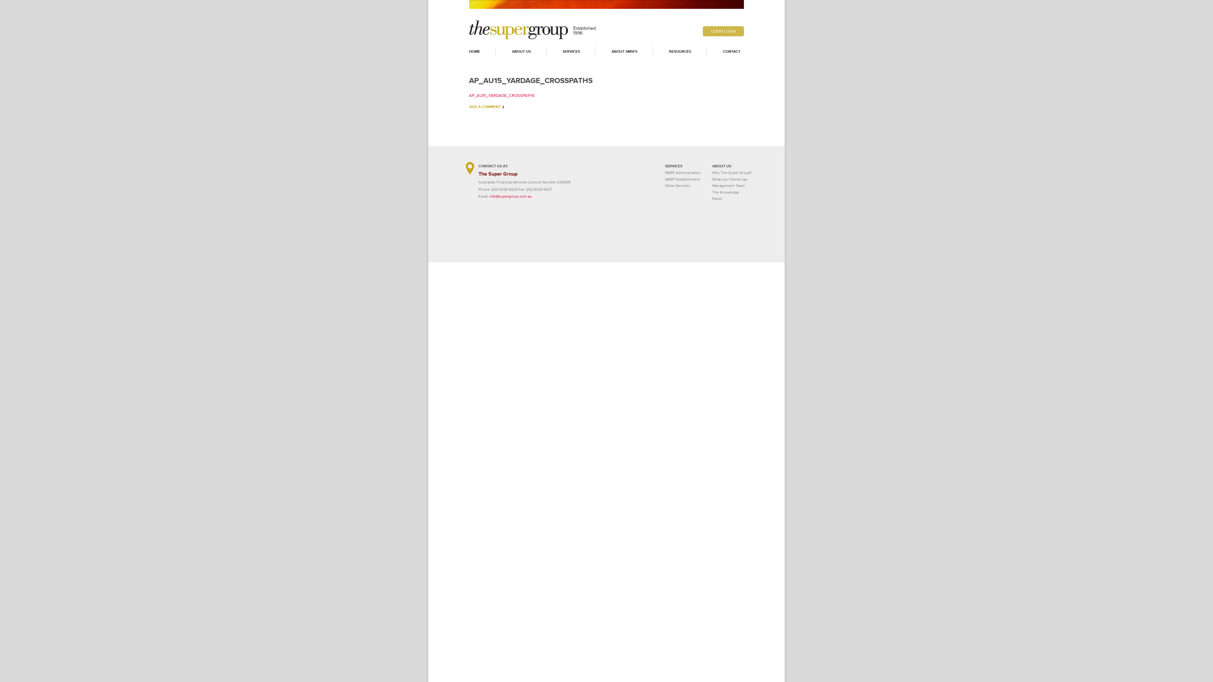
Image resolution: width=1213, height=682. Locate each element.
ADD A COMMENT (485, 107)
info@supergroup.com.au (511, 196)
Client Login (723, 31)
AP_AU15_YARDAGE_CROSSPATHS (502, 95)
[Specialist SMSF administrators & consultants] (533, 38)
